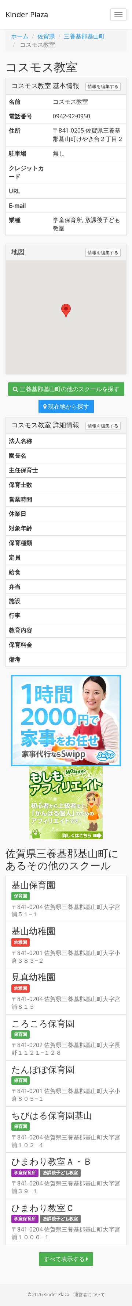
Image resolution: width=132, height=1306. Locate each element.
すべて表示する (65, 1259)
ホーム (20, 36)
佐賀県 (46, 36)
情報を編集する (103, 86)
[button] (66, 310)
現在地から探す (68, 406)
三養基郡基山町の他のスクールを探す (69, 389)
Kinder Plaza (27, 14)
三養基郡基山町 (84, 36)
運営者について (89, 1294)
